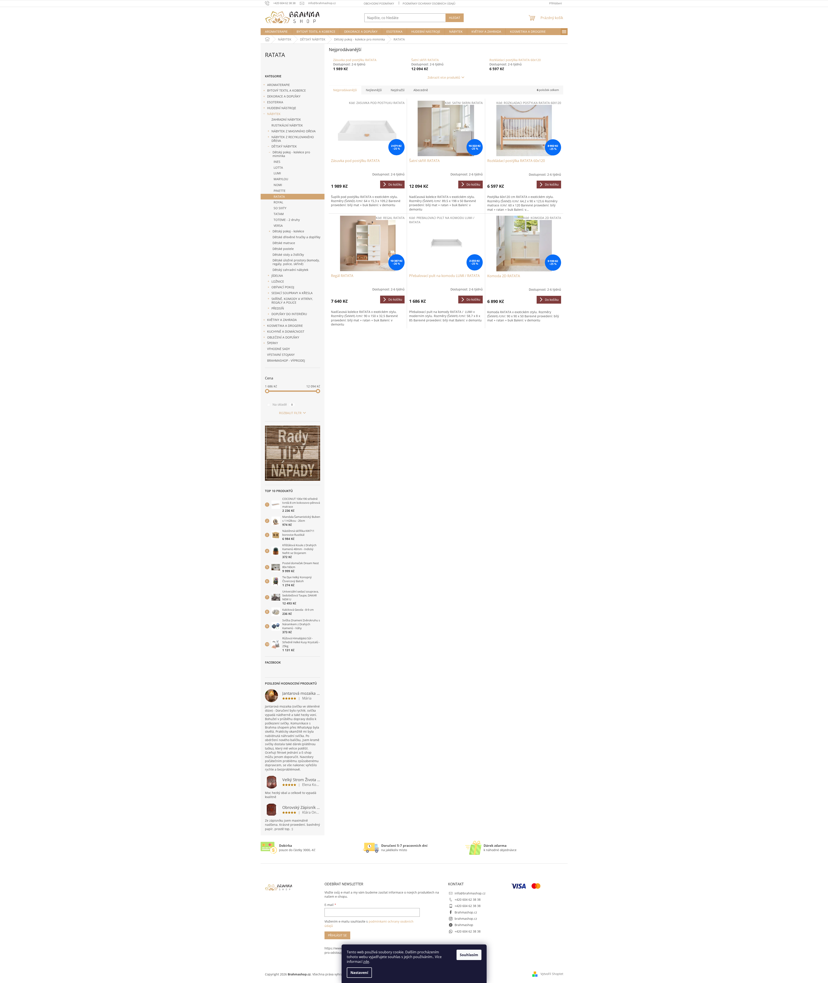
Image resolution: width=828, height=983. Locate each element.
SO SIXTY (280, 208)
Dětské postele (283, 249)
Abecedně (420, 90)
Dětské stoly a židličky (288, 255)
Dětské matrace (284, 243)
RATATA (279, 196)
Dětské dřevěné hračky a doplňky (296, 237)
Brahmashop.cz (466, 912)
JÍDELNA (277, 276)
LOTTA (278, 167)
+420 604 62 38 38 (468, 899)
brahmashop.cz (466, 919)
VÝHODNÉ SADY (278, 349)
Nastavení (359, 972)
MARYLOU (281, 179)
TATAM (279, 214)
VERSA (278, 225)
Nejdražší (398, 90)
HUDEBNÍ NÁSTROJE (281, 108)
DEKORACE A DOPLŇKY (283, 96)
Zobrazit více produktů (444, 77)
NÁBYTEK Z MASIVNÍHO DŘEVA (293, 131)
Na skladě (283, 404)
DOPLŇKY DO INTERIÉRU (289, 314)
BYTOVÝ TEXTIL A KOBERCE (286, 90)
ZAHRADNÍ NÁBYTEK (286, 119)
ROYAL (278, 202)
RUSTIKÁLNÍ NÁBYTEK (287, 125)
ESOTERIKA (275, 102)
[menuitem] (276, 31)
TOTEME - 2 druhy (287, 220)
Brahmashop (464, 925)
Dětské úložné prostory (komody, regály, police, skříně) (296, 262)
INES (277, 162)
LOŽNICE (277, 281)
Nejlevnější (374, 90)
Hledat (454, 18)
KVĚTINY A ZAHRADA (282, 320)
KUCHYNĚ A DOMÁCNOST (285, 331)
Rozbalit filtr (290, 413)
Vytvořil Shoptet (552, 974)
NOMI (278, 185)
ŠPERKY (272, 343)
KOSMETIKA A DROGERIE (285, 326)
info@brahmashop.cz (470, 893)
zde (366, 961)
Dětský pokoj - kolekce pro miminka (291, 154)
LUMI (277, 173)
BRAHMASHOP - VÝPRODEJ (286, 360)
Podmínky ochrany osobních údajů (429, 3)
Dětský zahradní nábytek (290, 270)
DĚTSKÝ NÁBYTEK (284, 146)
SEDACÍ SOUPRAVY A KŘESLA (292, 293)
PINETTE (280, 191)
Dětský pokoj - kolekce (288, 231)
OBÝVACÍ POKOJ (282, 287)
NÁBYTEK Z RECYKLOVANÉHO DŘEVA (292, 139)
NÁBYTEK (274, 114)
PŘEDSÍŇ (277, 308)
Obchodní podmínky (379, 3)
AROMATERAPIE (278, 85)
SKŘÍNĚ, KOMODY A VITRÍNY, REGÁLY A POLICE (292, 300)
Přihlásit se (337, 935)
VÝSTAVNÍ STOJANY (281, 355)
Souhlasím (469, 954)
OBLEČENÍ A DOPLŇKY (283, 337)
